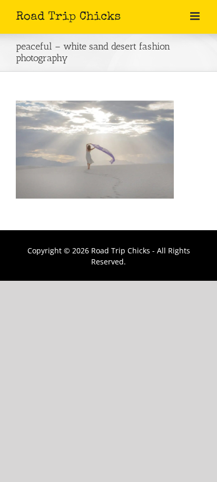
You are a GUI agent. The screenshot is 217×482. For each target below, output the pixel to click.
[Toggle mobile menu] (195, 16)
